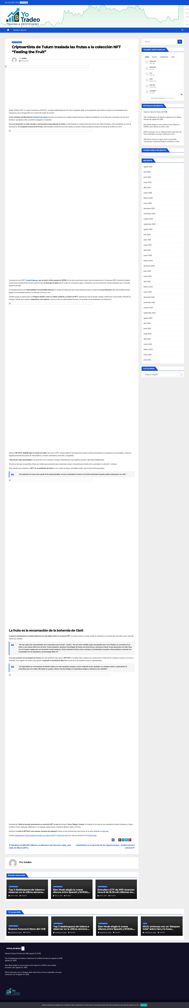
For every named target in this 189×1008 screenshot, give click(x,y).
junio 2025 (147, 240)
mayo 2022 (148, 334)
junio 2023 (147, 271)
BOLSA (145, 923)
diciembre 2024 (149, 266)
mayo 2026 (148, 182)
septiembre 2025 (150, 224)
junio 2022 (147, 328)
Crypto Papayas (32, 280)
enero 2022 (148, 354)
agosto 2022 (148, 318)
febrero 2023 (148, 287)
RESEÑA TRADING (13, 925)
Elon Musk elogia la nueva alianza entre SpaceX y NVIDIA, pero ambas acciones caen (70, 892)
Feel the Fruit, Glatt (40, 117)
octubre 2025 (148, 219)
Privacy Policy (20, 30)
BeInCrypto (92, 835)
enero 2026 (148, 203)
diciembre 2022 (149, 297)
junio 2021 (147, 360)
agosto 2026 (148, 167)
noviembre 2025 (149, 214)
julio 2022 (147, 323)
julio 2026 (147, 172)
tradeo (24, 58)
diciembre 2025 (149, 208)
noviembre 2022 (149, 302)
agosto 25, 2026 (16, 932)
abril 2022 (147, 339)
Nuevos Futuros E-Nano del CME (156, 112)
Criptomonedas (16, 42)
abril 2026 (147, 187)
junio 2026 (147, 177)
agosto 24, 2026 (61, 932)
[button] (182, 30)
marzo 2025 (148, 255)
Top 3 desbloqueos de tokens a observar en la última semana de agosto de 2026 (26, 892)
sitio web (105, 831)
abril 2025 (147, 250)
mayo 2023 (148, 276)
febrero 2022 (148, 349)
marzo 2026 (148, 193)
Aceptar (143, 1005)
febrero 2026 (148, 198)
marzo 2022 (148, 344)
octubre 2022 (148, 307)
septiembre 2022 (150, 313)
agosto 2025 (148, 229)
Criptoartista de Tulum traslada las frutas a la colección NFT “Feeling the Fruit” (41, 835)
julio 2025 (147, 234)
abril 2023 (147, 281)
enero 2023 (148, 292)
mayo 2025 (148, 245)
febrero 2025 (148, 261)
